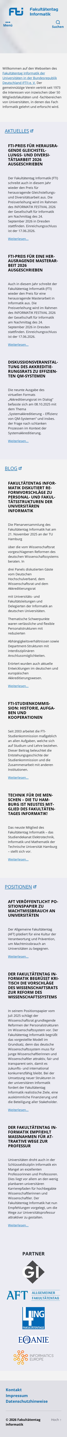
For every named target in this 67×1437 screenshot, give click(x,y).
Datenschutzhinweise (27, 1401)
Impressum (17, 1395)
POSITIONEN (18, 887)
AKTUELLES (17, 131)
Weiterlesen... (18, 239)
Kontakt (14, 1389)
